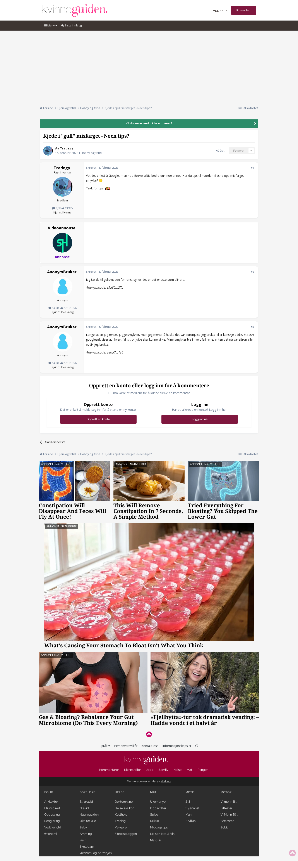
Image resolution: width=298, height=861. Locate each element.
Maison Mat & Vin (162, 833)
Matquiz (155, 840)
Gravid (84, 808)
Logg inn (218, 10)
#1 (252, 168)
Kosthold (121, 814)
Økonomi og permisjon (96, 853)
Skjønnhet (192, 808)
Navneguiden (89, 814)
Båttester (227, 821)
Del (221, 150)
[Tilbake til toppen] (149, 734)
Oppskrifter (158, 808)
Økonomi (50, 833)
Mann (189, 814)
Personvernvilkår (125, 746)
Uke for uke (88, 821)
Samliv (163, 769)
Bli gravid (86, 801)
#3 (252, 327)
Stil (187, 801)
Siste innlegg (73, 25)
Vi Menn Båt (229, 814)
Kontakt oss (149, 746)
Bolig (48, 792)
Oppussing (52, 814)
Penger (202, 769)
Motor (226, 792)
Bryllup (190, 821)
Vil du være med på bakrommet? (149, 123)
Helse (177, 769)
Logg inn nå (199, 419)
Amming (86, 833)
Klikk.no (166, 781)
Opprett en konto (98, 419)
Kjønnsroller (132, 769)
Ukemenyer (158, 801)
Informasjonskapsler (176, 746)
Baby (83, 827)
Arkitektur (51, 801)
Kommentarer (109, 769)
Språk (104, 746)
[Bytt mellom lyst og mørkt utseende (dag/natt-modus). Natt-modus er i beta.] (196, 746)
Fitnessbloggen (126, 833)
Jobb (149, 769)
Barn (83, 840)
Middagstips (159, 827)
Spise (154, 814)
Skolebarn (87, 846)
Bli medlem (243, 10)
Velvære (121, 827)
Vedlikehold (52, 827)
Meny (51, 25)
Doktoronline (124, 801)
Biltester (226, 808)
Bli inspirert (52, 808)
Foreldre (87, 792)
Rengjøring (52, 821)
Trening (120, 821)
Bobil (224, 827)
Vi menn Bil (228, 801)
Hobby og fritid (91, 153)
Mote (189, 792)
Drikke (154, 821)
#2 (252, 272)
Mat (189, 769)
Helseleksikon (124, 808)
